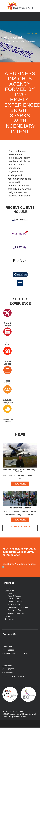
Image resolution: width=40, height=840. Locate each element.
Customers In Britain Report (16, 613)
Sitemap (21, 711)
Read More (20, 484)
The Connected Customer (20, 508)
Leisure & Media (7, 343)
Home (7, 588)
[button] (20, 15)
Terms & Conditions (9, 711)
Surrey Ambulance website (21, 564)
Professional (7, 419)
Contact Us (9, 619)
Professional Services (16, 610)
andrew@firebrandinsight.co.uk (14, 653)
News (7, 616)
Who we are (10, 591)
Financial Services (7, 362)
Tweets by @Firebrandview (20, 527)
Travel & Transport (7, 324)
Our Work (9, 594)
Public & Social (7, 382)
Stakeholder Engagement (7, 401)
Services (7, 422)
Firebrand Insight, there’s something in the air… (20, 471)
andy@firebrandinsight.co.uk (13, 676)
